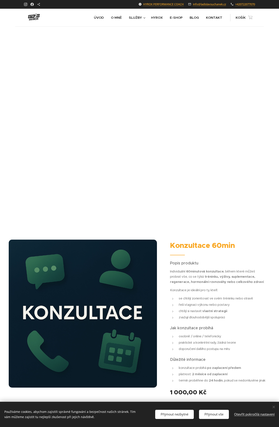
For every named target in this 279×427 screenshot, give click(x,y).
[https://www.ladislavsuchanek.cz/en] (38, 4)
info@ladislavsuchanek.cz (209, 4)
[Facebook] (32, 4)
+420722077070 (245, 4)
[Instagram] (25, 4)
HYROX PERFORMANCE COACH (163, 4)
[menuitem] (100, 17)
